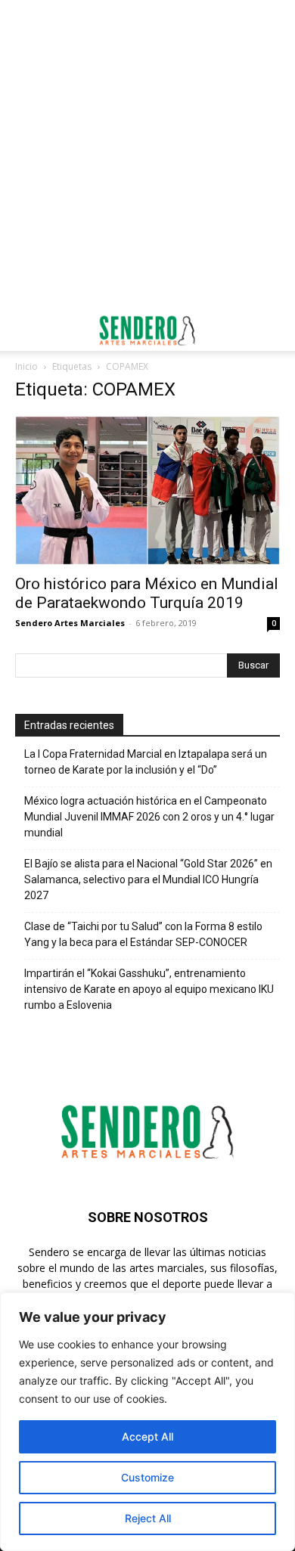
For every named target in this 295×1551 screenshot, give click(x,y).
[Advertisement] (147, 155)
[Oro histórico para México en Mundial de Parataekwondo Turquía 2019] (147, 490)
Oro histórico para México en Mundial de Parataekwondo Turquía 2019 (146, 593)
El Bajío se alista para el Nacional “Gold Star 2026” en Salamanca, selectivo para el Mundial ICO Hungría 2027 (148, 879)
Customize (147, 1477)
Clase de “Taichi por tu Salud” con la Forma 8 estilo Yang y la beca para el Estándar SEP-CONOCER (143, 934)
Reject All (148, 1518)
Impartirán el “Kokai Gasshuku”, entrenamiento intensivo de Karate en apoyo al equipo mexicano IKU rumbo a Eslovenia (149, 989)
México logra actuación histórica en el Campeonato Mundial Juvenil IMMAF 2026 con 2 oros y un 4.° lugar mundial (149, 817)
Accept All (147, 1436)
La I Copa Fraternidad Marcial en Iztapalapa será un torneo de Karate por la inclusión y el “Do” (145, 762)
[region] (147, 1421)
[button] (26, 330)
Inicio (26, 366)
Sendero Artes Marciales (70, 622)
